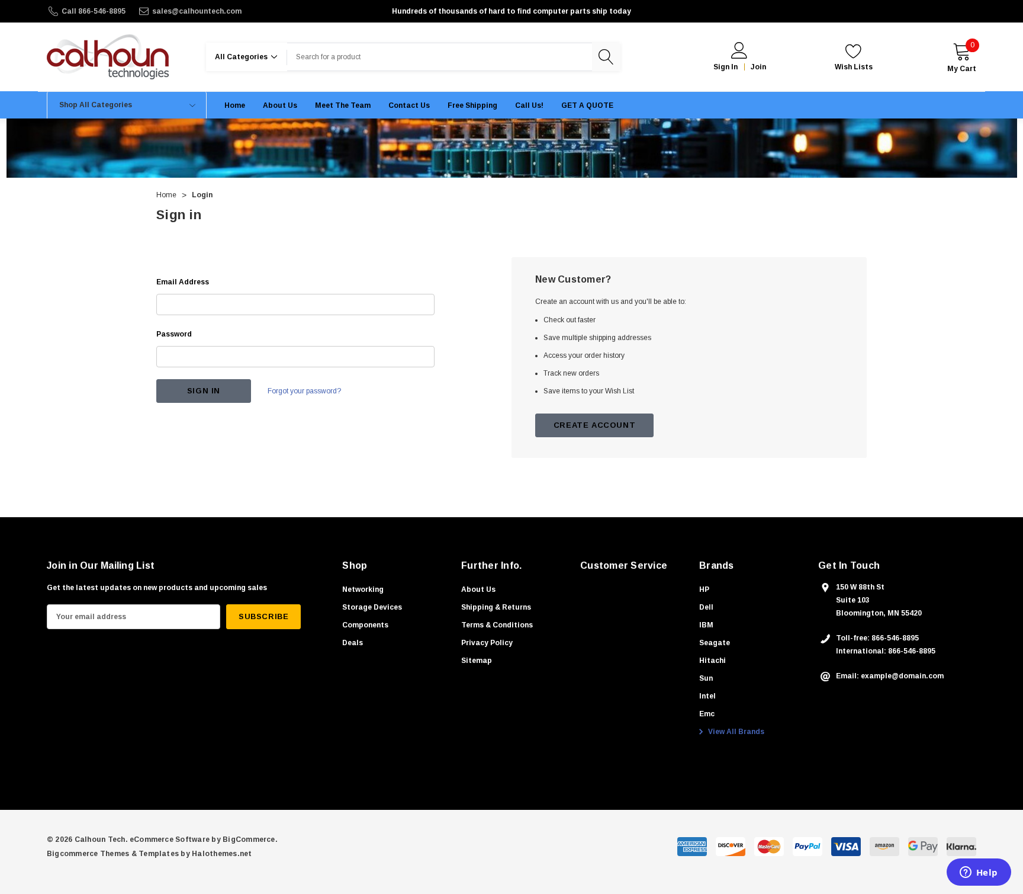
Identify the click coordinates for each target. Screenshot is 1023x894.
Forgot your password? (304, 391)
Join (758, 67)
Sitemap (476, 660)
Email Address (182, 282)
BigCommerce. (250, 839)
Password (174, 334)
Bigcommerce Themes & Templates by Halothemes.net (149, 854)
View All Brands (735, 732)
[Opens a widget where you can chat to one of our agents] (978, 873)
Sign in (725, 67)
